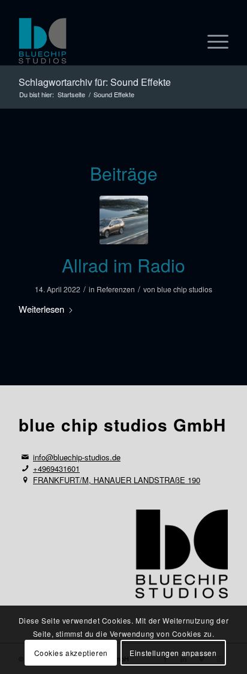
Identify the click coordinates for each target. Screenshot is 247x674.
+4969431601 (56, 468)
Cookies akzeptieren (71, 653)
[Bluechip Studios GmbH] (102, 41)
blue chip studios (184, 289)
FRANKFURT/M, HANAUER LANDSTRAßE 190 (116, 480)
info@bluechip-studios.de (77, 457)
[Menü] (211, 41)
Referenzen (116, 289)
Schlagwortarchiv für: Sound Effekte (95, 82)
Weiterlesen (41, 308)
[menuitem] (211, 41)
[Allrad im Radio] (124, 220)
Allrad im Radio (123, 265)
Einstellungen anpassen (172, 653)
